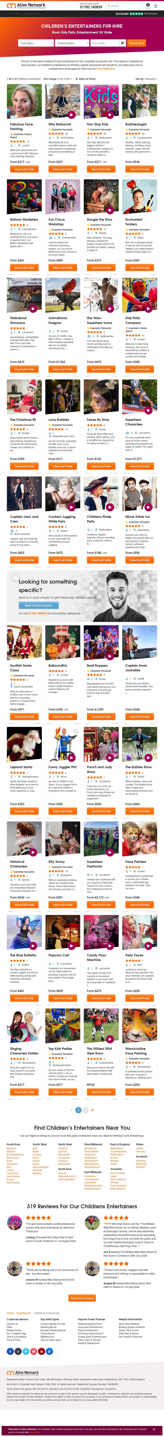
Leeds (113, 1176)
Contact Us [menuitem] (12, 1323)
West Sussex (13, 1182)
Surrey (10, 1179)
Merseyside (64, 1163)
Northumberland (66, 1179)
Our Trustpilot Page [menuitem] (16, 1333)
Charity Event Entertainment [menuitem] (92, 1336)
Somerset (37, 1170)
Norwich (114, 1160)
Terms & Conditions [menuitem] (17, 1336)
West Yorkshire (118, 1188)
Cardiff (139, 1148)
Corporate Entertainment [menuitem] (90, 1327)
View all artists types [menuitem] (51, 1339)
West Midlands (91, 1163)
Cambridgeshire (118, 1151)
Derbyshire (89, 1176)
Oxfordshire (13, 1173)
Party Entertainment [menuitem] (88, 1330)
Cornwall (37, 1154)
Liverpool (63, 1160)
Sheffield (114, 1182)
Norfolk (114, 1157)
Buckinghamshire (15, 1154)
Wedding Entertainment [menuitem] (90, 1323)
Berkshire (11, 1148)
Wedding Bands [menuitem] (49, 1327)
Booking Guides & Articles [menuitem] (132, 1327)
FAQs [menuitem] (9, 1327)
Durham (62, 1173)
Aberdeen (141, 1160)
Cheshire (63, 1148)
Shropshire (89, 1154)
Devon (36, 1157)
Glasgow (140, 1166)
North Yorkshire (118, 1179)
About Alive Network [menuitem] (129, 1323)
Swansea (140, 1151)
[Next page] (92, 1110)
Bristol (36, 1151)
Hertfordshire (117, 1154)
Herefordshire (91, 1151)
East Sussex (13, 1157)
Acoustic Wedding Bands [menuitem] (53, 1330)
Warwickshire (91, 1160)
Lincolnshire (90, 1182)
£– (57, 78)
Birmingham (90, 1148)
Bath (35, 1148)
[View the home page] (26, 6)
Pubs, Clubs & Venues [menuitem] (89, 1339)
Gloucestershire (41, 1167)
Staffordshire (90, 1157)
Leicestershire (91, 1179)
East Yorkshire (117, 1173)
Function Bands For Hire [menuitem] (53, 1323)
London (10, 1170)
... (35, 156)
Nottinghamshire (92, 1188)
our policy (34, 1432)
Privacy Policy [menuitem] (14, 1339)
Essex (10, 1160)
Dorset (36, 1160)
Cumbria (62, 1151)
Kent (9, 1167)
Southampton (13, 1176)
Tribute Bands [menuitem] (48, 1333)
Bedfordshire (116, 1148)
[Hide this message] (154, 1429)
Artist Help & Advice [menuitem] (129, 1333)
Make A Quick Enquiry (38, 605)
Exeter (36, 1163)
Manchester (64, 1154)
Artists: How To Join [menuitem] (129, 1330)
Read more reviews (82, 1298)
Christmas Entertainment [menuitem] (90, 1333)
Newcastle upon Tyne (69, 1176)
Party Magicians (105, 68)
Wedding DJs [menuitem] (47, 1336)
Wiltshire (37, 1173)
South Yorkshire (118, 1185)
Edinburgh (141, 1163)
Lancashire (64, 1157)
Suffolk (113, 1163)
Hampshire (12, 1163)
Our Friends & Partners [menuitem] (130, 1336)
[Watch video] (71, 114)
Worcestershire (92, 1167)
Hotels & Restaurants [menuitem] (88, 1343)
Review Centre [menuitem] (14, 1330)
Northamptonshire (93, 1185)
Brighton (11, 1151)
